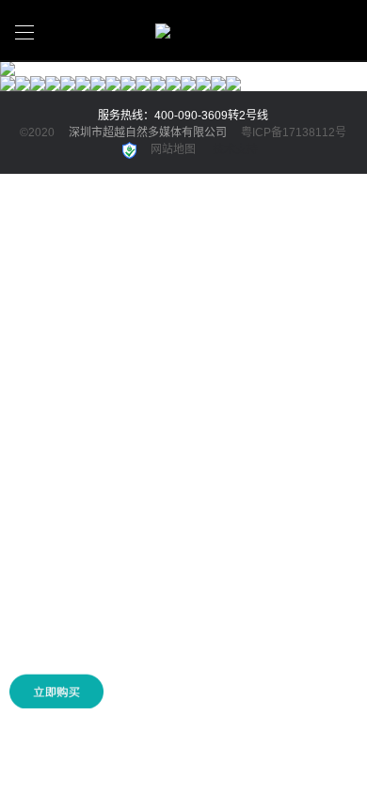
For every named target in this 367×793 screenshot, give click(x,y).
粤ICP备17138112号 (293, 132)
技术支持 (235, 149)
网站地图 (173, 149)
